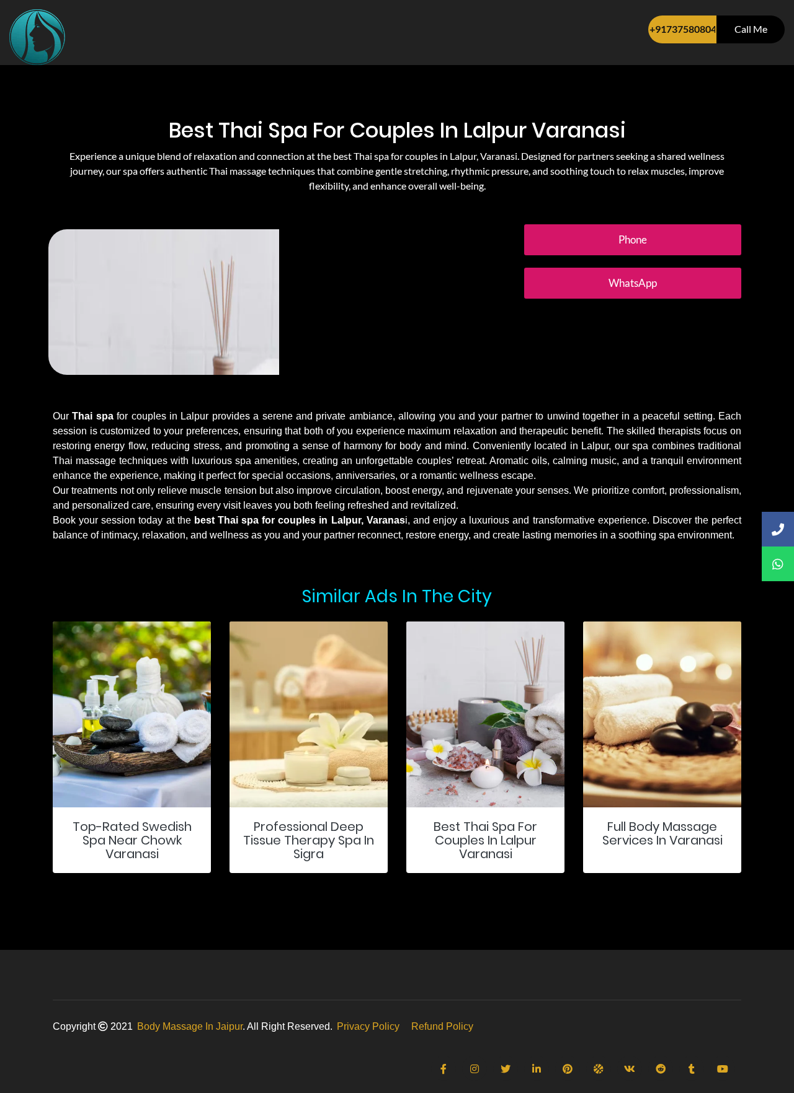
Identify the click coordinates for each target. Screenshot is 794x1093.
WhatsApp (633, 282)
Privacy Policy (368, 1026)
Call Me (750, 29)
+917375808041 (682, 29)
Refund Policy (442, 1026)
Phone (632, 239)
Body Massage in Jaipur (190, 1026)
